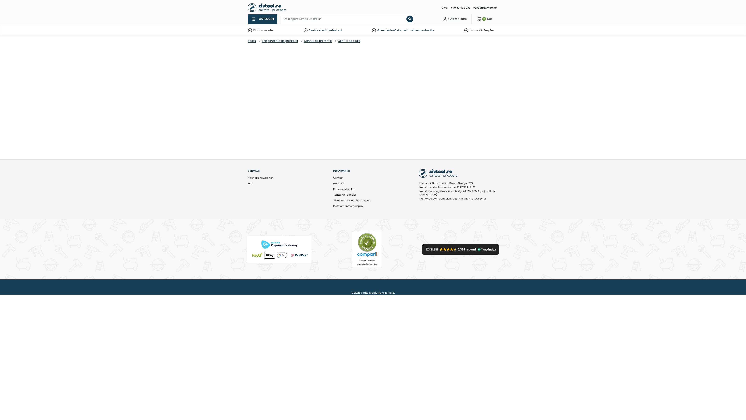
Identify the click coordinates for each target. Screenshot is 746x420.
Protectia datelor (344, 189)
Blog (445, 8)
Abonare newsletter (260, 178)
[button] (460, 249)
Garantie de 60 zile (389, 30)
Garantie (338, 183)
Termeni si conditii (344, 195)
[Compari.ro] (367, 255)
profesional (335, 30)
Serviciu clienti (318, 30)
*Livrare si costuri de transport (352, 200)
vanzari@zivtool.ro (485, 8)
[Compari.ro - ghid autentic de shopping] (367, 242)
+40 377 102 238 (460, 8)
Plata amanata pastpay (348, 206)
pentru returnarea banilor (418, 30)
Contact (338, 178)
